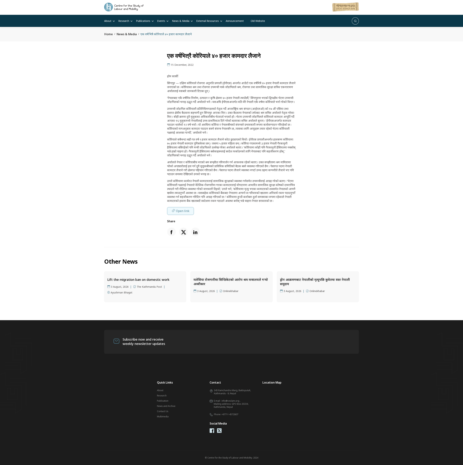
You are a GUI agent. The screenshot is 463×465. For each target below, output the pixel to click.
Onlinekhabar (230, 291)
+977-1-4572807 (230, 414)
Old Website (258, 21)
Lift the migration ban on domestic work (138, 279)
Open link (182, 211)
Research (123, 21)
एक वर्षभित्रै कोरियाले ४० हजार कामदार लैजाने (166, 34)
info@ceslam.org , (231, 400)
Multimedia (163, 416)
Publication (162, 400)
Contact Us (162, 411)
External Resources (207, 21)
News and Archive (166, 406)
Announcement (235, 21)
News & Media (180, 21)
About (107, 21)
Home (108, 34)
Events (161, 21)
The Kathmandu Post (149, 286)
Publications (143, 21)
